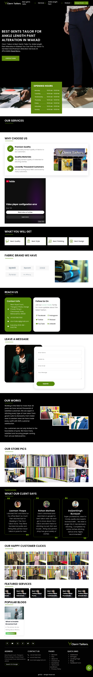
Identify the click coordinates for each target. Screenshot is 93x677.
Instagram (53, 315)
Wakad (67, 3)
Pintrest (52, 320)
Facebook (41, 315)
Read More (11, 633)
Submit (45, 384)
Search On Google (12, 664)
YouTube (41, 324)
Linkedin (52, 324)
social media (47, 305)
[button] (10, 58)
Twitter (40, 320)
